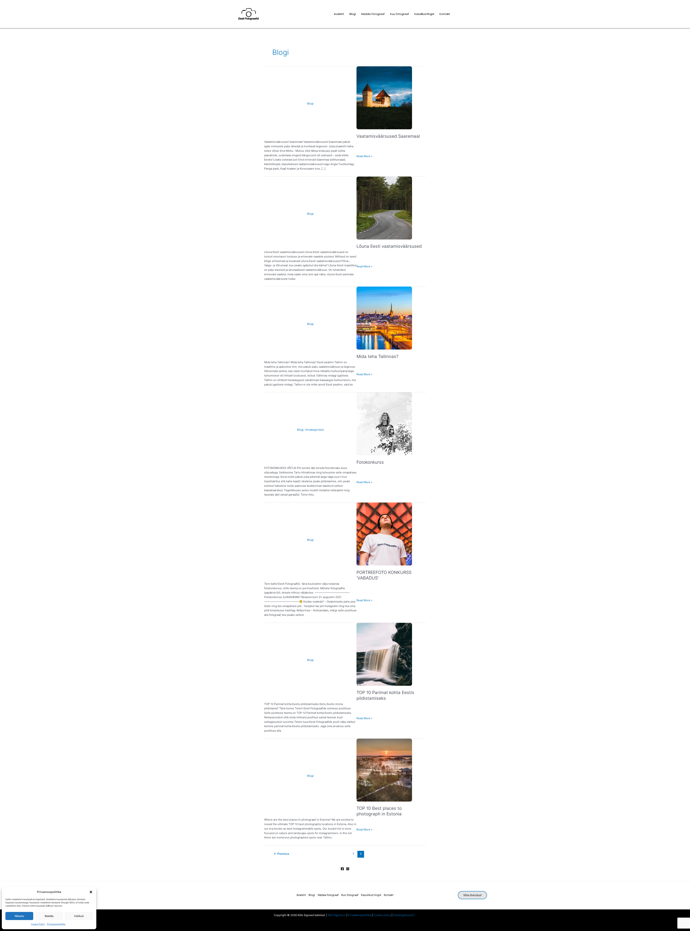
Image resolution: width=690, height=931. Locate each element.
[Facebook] (342, 868)
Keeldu (49, 916)
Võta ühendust (472, 895)
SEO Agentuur (337, 915)
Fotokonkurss (370, 462)
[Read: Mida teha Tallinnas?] (384, 318)
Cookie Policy (38, 924)
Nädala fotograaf (328, 895)
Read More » (364, 156)
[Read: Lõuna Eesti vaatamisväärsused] (384, 207)
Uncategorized (314, 429)
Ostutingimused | (404, 915)
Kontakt (388, 895)
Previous (281, 853)
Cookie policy (382, 915)
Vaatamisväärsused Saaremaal (388, 136)
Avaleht (301, 895)
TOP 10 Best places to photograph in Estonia (379, 811)
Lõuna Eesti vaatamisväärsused (389, 246)
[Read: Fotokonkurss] (384, 423)
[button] (91, 892)
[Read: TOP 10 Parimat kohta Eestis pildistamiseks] (384, 654)
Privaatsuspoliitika (56, 924)
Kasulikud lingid (371, 895)
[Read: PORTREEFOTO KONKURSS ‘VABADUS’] (384, 533)
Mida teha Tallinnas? (377, 356)
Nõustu (19, 916)
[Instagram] (347, 868)
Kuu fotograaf (349, 895)
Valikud (79, 916)
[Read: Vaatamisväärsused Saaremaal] (384, 97)
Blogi (310, 103)
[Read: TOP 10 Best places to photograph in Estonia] (384, 770)
